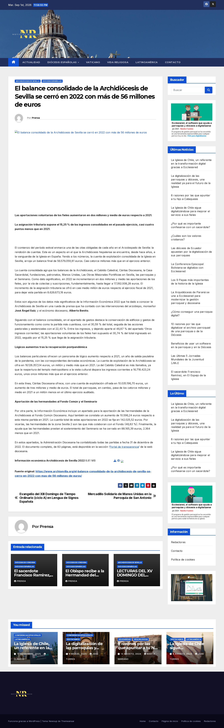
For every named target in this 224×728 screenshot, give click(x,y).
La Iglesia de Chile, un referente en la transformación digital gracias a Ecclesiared (191, 163)
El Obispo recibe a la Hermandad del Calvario (84, 575)
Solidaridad (125, 639)
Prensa (36, 117)
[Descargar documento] (115, 460)
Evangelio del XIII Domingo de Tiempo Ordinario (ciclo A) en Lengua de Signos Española (49, 497)
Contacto (173, 62)
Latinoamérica (147, 62)
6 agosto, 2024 (183, 654)
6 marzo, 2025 (78, 654)
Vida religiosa (117, 62)
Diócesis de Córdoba (25, 562)
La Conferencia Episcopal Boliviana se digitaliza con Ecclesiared (187, 267)
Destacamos (73, 639)
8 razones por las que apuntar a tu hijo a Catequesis (138, 647)
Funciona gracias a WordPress (24, 721)
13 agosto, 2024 (131, 654)
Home (143, 721)
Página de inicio (170, 721)
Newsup (53, 721)
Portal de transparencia (124, 446)
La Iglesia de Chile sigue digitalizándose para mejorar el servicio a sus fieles (190, 211)
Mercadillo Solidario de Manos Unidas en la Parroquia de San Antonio (120, 496)
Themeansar (67, 721)
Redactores (178, 542)
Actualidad (31, 62)
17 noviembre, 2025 (29, 654)
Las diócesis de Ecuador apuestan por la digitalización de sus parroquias (191, 251)
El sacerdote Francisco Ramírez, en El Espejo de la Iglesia (188, 375)
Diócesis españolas (62, 62)
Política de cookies (183, 559)
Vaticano (93, 62)
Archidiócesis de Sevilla (28, 81)
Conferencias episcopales (28, 635)
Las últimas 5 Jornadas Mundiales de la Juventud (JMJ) (187, 359)
